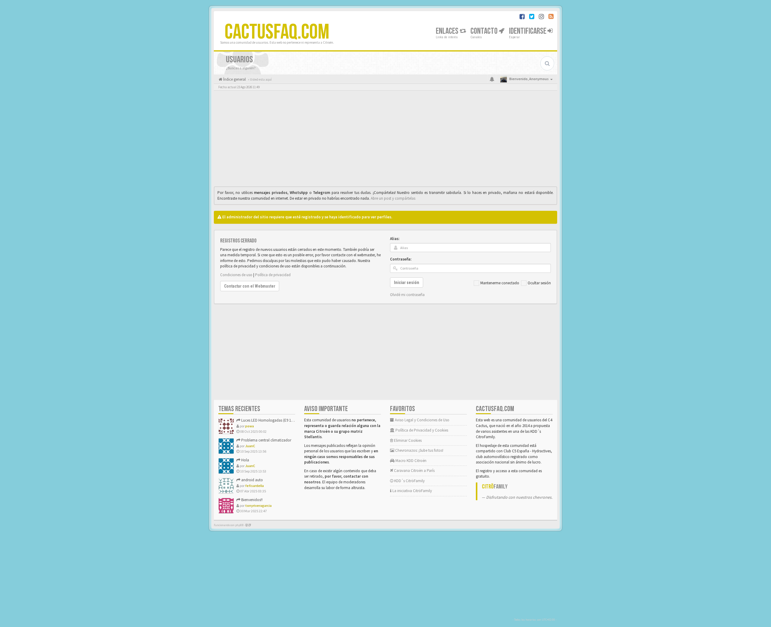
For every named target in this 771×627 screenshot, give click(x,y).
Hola (244, 460)
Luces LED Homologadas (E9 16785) (269, 420)
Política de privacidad (273, 274)
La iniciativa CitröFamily (412, 490)
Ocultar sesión (539, 282)
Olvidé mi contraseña (407, 294)
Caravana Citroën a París (414, 470)
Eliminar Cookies (407, 440)
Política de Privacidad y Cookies (421, 430)
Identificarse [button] (528, 31)
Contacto (484, 31)
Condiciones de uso (236, 274)
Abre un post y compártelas (393, 198)
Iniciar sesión (406, 282)
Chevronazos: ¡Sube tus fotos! (418, 450)
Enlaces (448, 31)
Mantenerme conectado (499, 282)
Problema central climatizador (265, 440)
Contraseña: (400, 259)
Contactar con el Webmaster (249, 286)
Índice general (234, 79)
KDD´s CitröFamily (409, 480)
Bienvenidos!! (251, 499)
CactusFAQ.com (277, 32)
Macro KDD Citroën (410, 460)
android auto (251, 479)
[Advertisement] (385, 140)
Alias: (394, 238)
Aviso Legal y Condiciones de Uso (421, 420)
